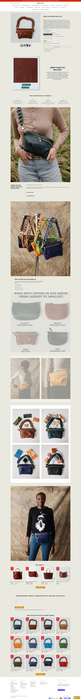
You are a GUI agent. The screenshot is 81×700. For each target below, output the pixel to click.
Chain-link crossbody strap (48, 34)
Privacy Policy (33, 609)
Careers (21, 686)
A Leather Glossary (33, 686)
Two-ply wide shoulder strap (59, 36)
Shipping (44, 41)
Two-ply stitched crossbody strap (49, 36)
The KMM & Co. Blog (23, 683)
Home (44, 14)
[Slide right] (32, 45)
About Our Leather (33, 682)
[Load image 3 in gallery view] (27, 45)
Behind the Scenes (33, 683)
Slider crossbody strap (56, 34)
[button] (66, 3)
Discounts (12, 686)
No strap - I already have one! (48, 38)
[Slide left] (19, 45)
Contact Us (12, 682)
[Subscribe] (69, 682)
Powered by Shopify (13, 697)
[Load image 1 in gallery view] (21, 45)
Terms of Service (39, 609)
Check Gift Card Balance (14, 690)
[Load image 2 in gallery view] (24, 45)
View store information (47, 51)
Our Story (21, 682)
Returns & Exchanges (14, 683)
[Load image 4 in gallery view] (29, 45)
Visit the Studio (22, 687)
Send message (19, 607)
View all (40, 587)
